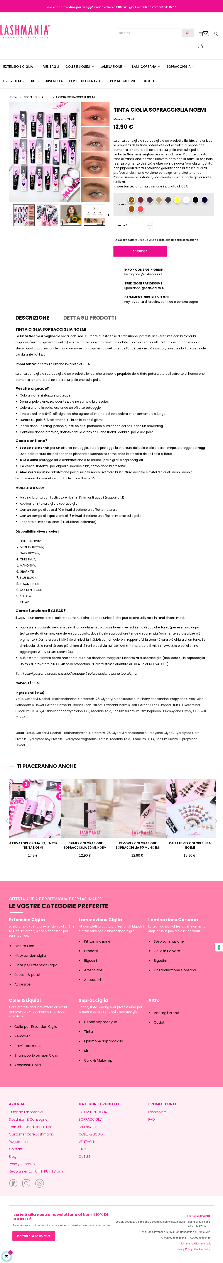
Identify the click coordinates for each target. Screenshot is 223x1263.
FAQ (151, 1119)
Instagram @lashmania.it (143, 274)
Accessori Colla (27, 1064)
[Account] (216, 34)
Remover (22, 1036)
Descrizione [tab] (32, 317)
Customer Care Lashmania (31, 1134)
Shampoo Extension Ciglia (36, 1055)
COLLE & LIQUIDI (91, 1134)
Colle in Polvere (167, 950)
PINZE (83, 1149)
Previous (10, 215)
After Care (93, 970)
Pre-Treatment (27, 1045)
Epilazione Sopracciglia (103, 1041)
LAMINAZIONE (89, 1126)
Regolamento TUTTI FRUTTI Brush (36, 1171)
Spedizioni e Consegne (28, 1119)
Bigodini (90, 960)
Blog (12, 1156)
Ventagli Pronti (166, 1012)
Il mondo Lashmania (26, 1112)
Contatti (16, 1149)
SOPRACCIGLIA (90, 1119)
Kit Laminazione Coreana (175, 970)
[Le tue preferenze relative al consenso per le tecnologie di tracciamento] (219, 947)
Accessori (22, 984)
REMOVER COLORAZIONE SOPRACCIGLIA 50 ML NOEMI (138, 845)
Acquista (140, 251)
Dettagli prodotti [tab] (89, 317)
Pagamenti (18, 1141)
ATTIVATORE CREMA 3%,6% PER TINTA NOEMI (33, 845)
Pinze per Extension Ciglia (35, 965)
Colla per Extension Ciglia (35, 1026)
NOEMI (129, 119)
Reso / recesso (22, 1163)
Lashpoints (157, 1112)
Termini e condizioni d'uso (30, 1126)
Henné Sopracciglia (100, 1022)
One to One (24, 945)
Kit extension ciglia (30, 955)
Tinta (88, 1031)
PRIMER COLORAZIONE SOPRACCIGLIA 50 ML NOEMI (85, 845)
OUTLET (85, 1156)
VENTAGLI (86, 1141)
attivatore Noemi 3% (80, 478)
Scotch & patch (27, 974)
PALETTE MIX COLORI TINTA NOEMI (190, 845)
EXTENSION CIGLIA (93, 1112)
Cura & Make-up (98, 1060)
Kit (86, 1050)
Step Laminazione (169, 941)
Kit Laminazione (97, 941)
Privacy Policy (184, 1249)
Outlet (159, 1022)
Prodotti (91, 950)
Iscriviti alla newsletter (33, 1236)
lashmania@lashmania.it (196, 1243)
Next (108, 215)
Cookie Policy (202, 1249)
